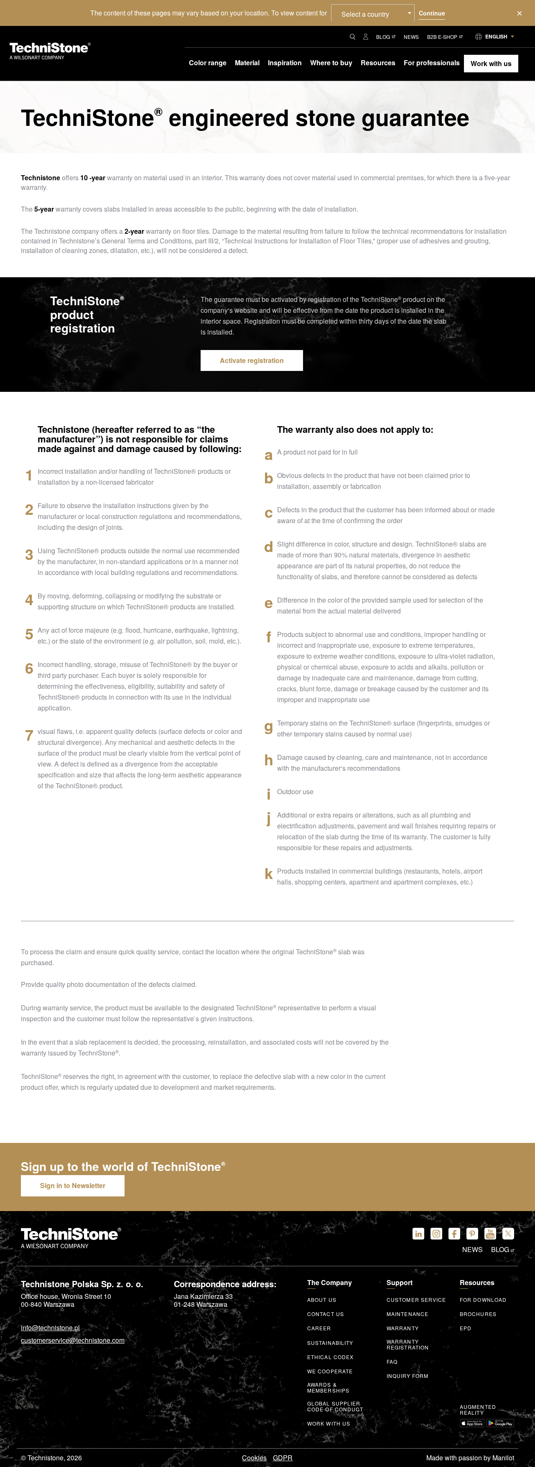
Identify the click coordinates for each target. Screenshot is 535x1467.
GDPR (283, 1458)
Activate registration (252, 360)
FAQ (392, 1362)
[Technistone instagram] (436, 1234)
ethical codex (330, 1357)
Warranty (403, 1328)
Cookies (254, 1458)
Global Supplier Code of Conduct (335, 1406)
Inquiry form (407, 1376)
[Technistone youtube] (490, 1234)
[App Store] (472, 1423)
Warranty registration (408, 1344)
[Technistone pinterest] (472, 1234)
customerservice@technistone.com (73, 1341)
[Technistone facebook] (454, 1234)
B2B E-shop (442, 36)
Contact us (325, 1314)
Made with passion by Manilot (470, 1458)
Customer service (416, 1300)
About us (321, 1300)
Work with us (328, 1423)
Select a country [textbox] (365, 14)
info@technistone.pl (50, 1328)
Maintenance (407, 1314)
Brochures (478, 1314)
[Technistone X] (508, 1234)
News (411, 36)
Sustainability (330, 1343)
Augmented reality (478, 1410)
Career (319, 1328)
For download (483, 1300)
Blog (383, 36)
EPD (465, 1328)
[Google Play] (500, 1423)
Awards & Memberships (328, 1387)
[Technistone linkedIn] (418, 1234)
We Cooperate (330, 1371)
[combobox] (372, 13)
